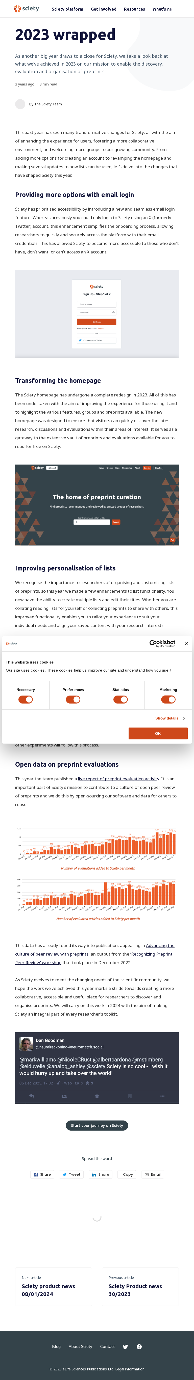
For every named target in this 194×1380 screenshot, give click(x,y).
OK (158, 733)
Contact (107, 1346)
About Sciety (80, 1346)
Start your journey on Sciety (97, 1125)
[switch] (73, 700)
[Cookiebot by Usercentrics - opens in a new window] (153, 644)
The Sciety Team (48, 104)
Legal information (129, 1369)
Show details (166, 718)
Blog (56, 1346)
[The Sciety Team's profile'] (20, 104)
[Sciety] (26, 9)
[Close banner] (186, 644)
